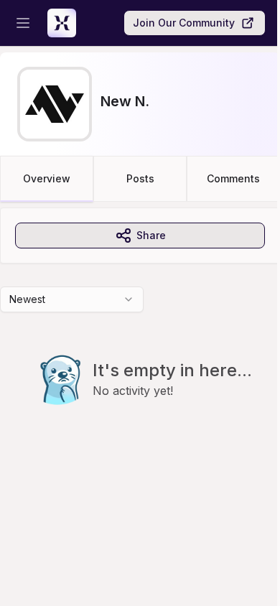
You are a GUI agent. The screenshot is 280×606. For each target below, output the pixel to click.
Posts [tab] (140, 178)
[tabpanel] (140, 335)
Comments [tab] (233, 178)
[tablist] (140, 179)
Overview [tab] (46, 178)
